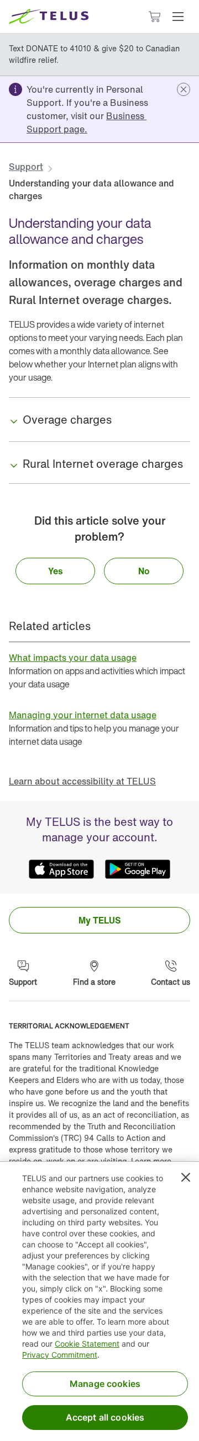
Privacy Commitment (59, 1354)
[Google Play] (138, 869)
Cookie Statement (87, 1343)
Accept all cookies (105, 1417)
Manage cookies (105, 1383)
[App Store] (61, 869)
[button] (178, 16)
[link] (86, 122)
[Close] (186, 1177)
